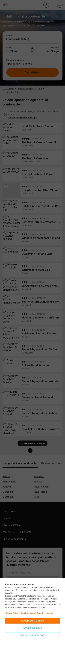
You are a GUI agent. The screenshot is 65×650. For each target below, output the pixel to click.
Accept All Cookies (32, 620)
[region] (32, 614)
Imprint (50, 613)
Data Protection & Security (32, 613)
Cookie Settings (32, 627)
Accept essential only (32, 635)
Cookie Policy (12, 613)
